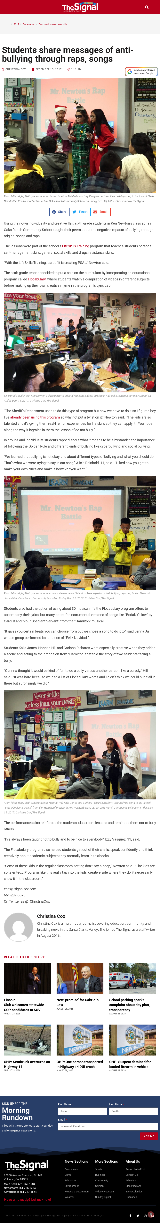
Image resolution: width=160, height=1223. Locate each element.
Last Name (116, 1104)
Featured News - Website (52, 24)
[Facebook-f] (130, 1215)
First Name (65, 1104)
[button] (13, 7)
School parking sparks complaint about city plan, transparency (129, 1005)
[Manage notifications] (151, 1214)
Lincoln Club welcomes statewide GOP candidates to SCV (24, 1005)
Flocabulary (37, 279)
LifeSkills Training (75, 246)
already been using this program (35, 417)
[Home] (9, 24)
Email (61, 1119)
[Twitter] (138, 1215)
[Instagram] (145, 1215)
